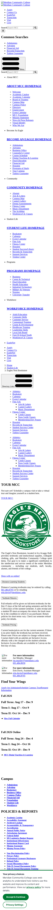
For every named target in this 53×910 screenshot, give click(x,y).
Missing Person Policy (16, 848)
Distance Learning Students (13, 582)
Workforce (12, 805)
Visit (9, 20)
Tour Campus (18, 171)
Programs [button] (11, 262)
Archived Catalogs (14, 823)
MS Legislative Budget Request (20, 838)
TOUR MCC (7, 498)
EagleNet (11, 15)
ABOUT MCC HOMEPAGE (24, 86)
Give (9, 22)
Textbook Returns (9, 598)
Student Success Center (22, 427)
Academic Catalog (20, 94)
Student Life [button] (12, 219)
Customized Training (21, 322)
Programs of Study (20, 168)
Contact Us (12, 12)
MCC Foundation (20, 115)
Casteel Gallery (19, 201)
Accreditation (12, 828)
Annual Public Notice (16, 830)
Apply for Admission (10, 687)
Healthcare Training (21, 327)
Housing (16, 166)
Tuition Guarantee (15, 53)
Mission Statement (20, 117)
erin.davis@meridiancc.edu (13, 592)
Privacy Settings (14, 904)
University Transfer (21, 295)
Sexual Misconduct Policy (18, 864)
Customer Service (20, 319)
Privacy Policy (13, 856)
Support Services (20, 254)
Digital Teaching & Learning (25, 158)
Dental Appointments (21, 203)
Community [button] (12, 178)
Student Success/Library (23, 249)
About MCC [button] (12, 77)
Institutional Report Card (18, 843)
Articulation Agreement (17, 833)
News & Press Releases (22, 120)
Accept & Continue (15, 897)
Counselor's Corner (21, 153)
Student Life (12, 368)
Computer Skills (19, 317)
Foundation (12, 800)
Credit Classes (24, 414)
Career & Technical (21, 279)
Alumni (15, 193)
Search (4, 27)
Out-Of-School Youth (22, 335)
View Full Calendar (12, 718)
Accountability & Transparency (20, 825)
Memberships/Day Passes (29, 420)
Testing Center (18, 257)
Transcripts (12, 17)
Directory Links (8, 386)
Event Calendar (19, 112)
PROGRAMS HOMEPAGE (24, 270)
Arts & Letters (18, 196)
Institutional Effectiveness (18, 841)
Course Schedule (20, 155)
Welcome (16, 92)
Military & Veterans (21, 289)
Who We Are (18, 125)
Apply (9, 10)
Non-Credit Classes (26, 417)
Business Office (19, 150)
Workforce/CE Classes (22, 214)
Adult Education (19, 314)
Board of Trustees (20, 99)
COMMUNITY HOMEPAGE (25, 187)
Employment (18, 110)
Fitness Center (18, 206)
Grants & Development (22, 325)
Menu (21, 69)
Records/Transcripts (15, 51)
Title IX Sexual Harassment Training (22, 869)
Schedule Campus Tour (30, 687)
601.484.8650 (19, 663)
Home (9, 365)
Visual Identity (18, 123)
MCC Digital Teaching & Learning (18, 755)
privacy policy (33, 887)
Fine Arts (16, 241)
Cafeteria (16, 236)
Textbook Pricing (9, 625)
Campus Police (19, 105)
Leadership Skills (20, 330)
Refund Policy (13, 861)
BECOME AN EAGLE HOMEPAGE (29, 139)
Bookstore (17, 234)
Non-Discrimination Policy (18, 853)
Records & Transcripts (22, 252)
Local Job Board (19, 332)
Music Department (20, 209)
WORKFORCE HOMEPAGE (25, 308)
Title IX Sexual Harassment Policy (21, 866)
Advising (11, 45)
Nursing (16, 292)
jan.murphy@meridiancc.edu (26, 660)
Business (16, 277)
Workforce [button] (11, 300)
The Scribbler (18, 211)
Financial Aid (13, 48)
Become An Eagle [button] (15, 130)
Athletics (16, 391)
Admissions (12, 43)
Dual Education (19, 160)
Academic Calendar (21, 97)
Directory (16, 107)
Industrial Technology (22, 287)
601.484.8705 (7, 590)
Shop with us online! (10, 576)
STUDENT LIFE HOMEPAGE (25, 227)
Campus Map (18, 102)
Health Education (20, 284)
